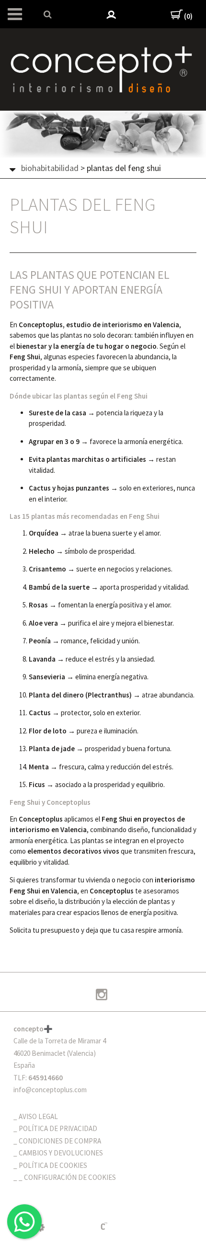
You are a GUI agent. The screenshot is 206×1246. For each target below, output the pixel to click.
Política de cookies (53, 1165)
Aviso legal (38, 1116)
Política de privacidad (58, 1128)
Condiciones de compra (60, 1140)
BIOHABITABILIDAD (50, 167)
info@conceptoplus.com (50, 1089)
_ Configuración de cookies (67, 1177)
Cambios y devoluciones (61, 1152)
